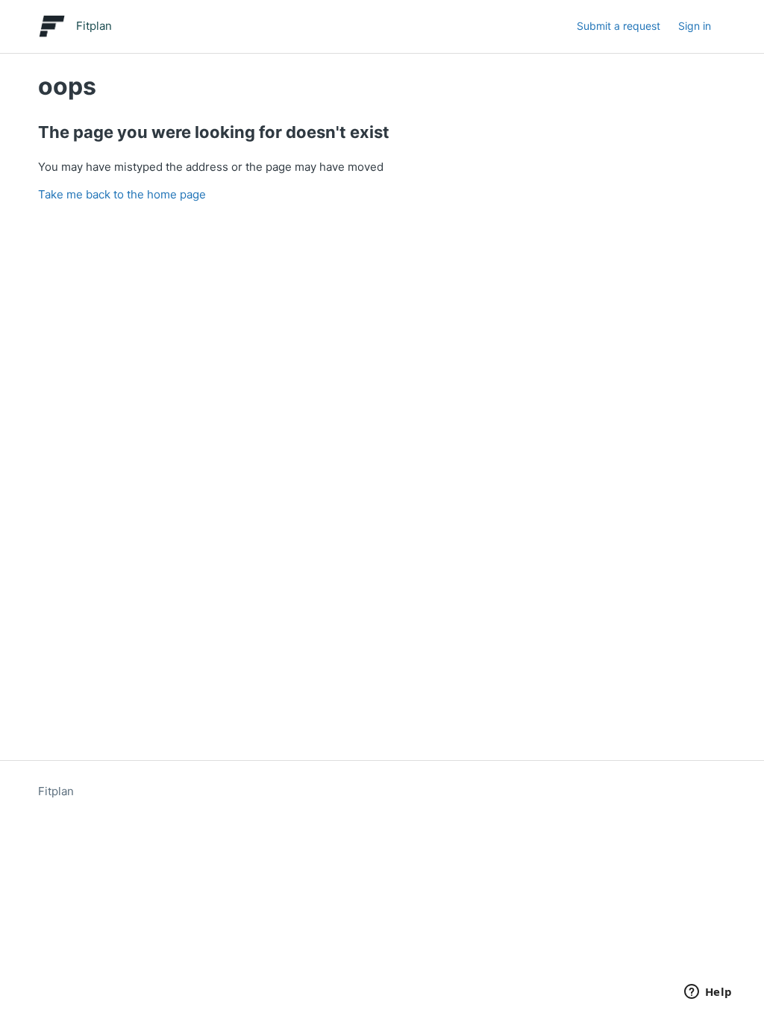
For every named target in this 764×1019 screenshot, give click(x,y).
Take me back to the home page (122, 194)
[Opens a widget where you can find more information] (708, 993)
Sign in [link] (694, 25)
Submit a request (618, 25)
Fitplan (56, 791)
